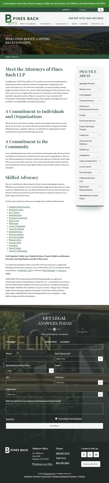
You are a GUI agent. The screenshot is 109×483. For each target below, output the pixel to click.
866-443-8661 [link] (95, 18)
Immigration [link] (84, 155)
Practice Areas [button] (27, 24)
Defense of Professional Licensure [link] (88, 107)
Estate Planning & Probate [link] (86, 128)
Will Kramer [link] (13, 223)
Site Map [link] (36, 476)
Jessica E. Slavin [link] (15, 243)
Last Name (65, 342)
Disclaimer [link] (28, 476)
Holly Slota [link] (13, 245)
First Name (11, 342)
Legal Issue (11, 389)
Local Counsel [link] (85, 166)
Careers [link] (84, 24)
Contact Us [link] (97, 24)
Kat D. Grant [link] (14, 220)
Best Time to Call (63, 353)
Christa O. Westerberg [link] (18, 251)
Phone (9, 353)
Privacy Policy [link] (46, 476)
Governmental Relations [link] (85, 142)
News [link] (74, 24)
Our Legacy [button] (61, 24)
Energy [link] (82, 115)
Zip (8, 377)
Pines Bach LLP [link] (49, 474)
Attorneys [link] (45, 24)
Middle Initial (51, 342)
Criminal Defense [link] (86, 100)
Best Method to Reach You (18, 365)
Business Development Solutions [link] (64, 476)
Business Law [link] (85, 89)
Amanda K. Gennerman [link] (18, 218)
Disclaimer (10, 419)
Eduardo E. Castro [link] (16, 209)
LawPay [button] (66, 10)
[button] (84, 454)
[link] (21, 18)
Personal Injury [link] (85, 172)
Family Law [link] (84, 135)
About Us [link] (12, 24)
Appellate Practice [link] (87, 83)
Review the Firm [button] (91, 464)
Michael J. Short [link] (15, 240)
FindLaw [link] (82, 476)
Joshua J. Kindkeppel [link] (17, 226)
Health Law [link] (84, 149)
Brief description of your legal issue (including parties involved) (34, 401)
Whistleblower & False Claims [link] (88, 197)
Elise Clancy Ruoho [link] (16, 237)
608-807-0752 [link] (77, 18)
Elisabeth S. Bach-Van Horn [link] (19, 207)
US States (60, 377)
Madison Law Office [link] (43, 464)
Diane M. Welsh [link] (15, 248)
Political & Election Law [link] (87, 179)
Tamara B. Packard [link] (16, 229)
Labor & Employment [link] (88, 161)
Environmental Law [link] (87, 121)
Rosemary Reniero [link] (16, 234)
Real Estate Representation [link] (86, 188)
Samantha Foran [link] (15, 215)
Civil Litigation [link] (85, 95)
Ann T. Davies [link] (14, 212)
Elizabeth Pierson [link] (16, 231)
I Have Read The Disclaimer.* (70, 419)
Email (58, 365)
